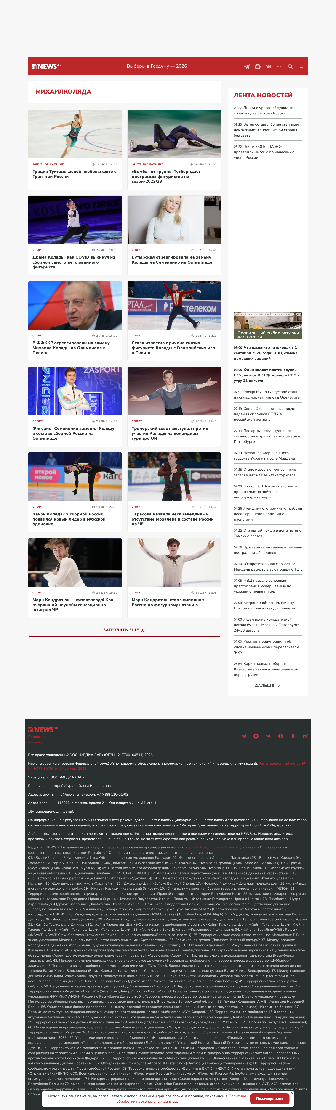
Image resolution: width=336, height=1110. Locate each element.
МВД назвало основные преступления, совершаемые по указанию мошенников (262, 586)
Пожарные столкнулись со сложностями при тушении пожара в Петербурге (267, 436)
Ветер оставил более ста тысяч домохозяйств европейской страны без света (266, 130)
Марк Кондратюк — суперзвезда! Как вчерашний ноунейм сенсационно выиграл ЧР (72, 604)
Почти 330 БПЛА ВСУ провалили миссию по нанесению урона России (264, 152)
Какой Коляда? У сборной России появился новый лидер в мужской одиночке (69, 519)
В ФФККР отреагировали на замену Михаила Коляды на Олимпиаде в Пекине (71, 347)
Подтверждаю (269, 1098)
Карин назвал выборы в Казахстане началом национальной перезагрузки (266, 669)
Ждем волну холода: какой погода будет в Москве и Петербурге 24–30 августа (267, 625)
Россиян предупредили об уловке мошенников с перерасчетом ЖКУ (266, 647)
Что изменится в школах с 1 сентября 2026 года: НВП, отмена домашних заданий (266, 353)
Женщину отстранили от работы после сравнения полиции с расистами (268, 514)
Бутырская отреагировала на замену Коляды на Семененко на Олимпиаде (172, 259)
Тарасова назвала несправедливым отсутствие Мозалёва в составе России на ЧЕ (173, 519)
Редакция (37, 736)
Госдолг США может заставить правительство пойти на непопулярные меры (266, 492)
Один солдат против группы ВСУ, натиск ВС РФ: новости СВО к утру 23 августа (267, 375)
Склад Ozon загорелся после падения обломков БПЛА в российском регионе (264, 414)
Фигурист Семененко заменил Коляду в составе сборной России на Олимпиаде (73, 433)
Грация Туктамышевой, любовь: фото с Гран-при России (74, 174)
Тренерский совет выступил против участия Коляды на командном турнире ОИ (170, 433)
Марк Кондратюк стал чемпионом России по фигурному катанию (168, 602)
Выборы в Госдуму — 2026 (153, 66)
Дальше (264, 685)
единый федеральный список (213, 847)
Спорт (37, 250)
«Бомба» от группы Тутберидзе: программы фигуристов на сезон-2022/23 (166, 176)
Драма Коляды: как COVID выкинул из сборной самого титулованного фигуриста (73, 262)
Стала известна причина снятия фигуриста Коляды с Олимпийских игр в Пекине (173, 347)
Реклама (36, 742)
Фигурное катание (48, 164)
